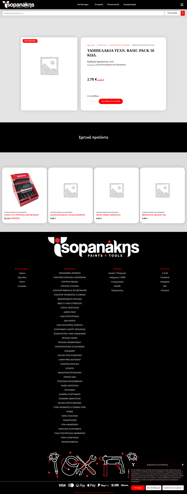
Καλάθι (117, 286)
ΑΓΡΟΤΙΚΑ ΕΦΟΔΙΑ (69, 281)
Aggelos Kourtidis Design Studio (102, 492)
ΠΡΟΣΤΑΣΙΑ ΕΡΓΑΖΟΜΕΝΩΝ (69, 381)
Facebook (164, 277)
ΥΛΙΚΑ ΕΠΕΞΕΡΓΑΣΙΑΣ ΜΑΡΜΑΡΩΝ (69, 433)
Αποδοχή (138, 488)
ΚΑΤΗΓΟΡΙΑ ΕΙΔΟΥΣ (102, 45)
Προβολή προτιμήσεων (173, 488)
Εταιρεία (99, 4)
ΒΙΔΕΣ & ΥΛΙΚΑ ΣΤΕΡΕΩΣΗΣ (70, 303)
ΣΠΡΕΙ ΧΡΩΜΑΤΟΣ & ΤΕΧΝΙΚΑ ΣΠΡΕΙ (70, 407)
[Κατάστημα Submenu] (90, 5)
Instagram (164, 281)
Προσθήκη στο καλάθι (110, 101)
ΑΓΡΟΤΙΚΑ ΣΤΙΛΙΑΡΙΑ (70, 286)
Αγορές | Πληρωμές (117, 273)
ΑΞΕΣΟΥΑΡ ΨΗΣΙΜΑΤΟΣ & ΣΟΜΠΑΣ (70, 294)
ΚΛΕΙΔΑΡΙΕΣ (69, 351)
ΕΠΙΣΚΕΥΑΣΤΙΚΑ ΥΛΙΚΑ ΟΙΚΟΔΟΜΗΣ (70, 333)
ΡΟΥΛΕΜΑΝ (69, 390)
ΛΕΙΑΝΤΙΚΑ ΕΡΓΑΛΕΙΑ (69, 364)
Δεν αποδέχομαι (153, 488)
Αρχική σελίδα (91, 45)
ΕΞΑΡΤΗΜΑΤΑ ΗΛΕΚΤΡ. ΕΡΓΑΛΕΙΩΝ (69, 329)
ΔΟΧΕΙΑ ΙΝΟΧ (70, 312)
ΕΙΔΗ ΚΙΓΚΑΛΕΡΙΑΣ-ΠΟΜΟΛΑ (70, 325)
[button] (183, 465)
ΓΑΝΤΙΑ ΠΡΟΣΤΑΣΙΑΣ (69, 307)
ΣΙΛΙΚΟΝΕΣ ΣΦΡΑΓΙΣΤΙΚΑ (70, 398)
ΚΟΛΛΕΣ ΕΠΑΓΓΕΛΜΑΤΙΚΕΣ (70, 355)
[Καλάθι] (182, 4)
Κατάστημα (82, 4)
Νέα (165, 286)
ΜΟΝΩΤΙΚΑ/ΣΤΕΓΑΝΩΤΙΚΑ (69, 372)
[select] (172, 13)
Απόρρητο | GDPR (117, 277)
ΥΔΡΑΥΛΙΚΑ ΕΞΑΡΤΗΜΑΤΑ (69, 429)
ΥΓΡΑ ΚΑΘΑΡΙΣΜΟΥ (69, 424)
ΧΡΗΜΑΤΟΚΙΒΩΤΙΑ (69, 442)
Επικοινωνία (113, 4)
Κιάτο (22, 281)
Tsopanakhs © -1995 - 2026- (83, 492)
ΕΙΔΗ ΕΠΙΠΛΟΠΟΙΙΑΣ (69, 316)
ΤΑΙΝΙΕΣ (69, 411)
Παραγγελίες (117, 290)
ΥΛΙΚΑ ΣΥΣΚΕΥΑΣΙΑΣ (70, 437)
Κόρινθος (22, 277)
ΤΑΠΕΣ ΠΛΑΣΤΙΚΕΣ (69, 416)
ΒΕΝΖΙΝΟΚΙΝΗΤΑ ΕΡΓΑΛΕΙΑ (70, 299)
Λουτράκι (22, 286)
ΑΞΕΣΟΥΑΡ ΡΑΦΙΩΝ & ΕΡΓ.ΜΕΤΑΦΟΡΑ (120, 45)
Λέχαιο (22, 273)
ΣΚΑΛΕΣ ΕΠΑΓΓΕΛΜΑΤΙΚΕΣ (69, 403)
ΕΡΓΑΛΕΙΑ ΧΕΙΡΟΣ (69, 338)
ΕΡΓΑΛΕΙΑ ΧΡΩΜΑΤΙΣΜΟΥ (69, 342)
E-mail (165, 273)
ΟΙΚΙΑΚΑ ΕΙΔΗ (70, 377)
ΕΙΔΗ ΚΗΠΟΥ (69, 320)
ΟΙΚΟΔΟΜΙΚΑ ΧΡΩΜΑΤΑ (70, 273)
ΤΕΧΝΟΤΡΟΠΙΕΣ (70, 420)
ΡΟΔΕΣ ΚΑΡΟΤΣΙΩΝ (69, 385)
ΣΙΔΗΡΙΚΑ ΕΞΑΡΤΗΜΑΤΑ (69, 394)
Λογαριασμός (129, 4)
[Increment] (95, 101)
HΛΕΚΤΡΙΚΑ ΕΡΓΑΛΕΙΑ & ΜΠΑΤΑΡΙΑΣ (70, 277)
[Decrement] (89, 101)
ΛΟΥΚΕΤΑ (69, 368)
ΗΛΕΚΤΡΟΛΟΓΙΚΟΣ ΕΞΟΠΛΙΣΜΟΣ (70, 346)
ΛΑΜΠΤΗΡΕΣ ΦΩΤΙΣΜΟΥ (70, 359)
